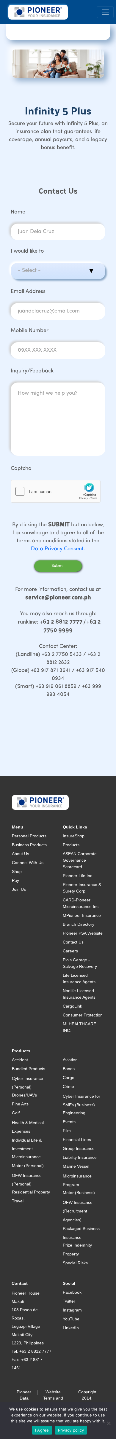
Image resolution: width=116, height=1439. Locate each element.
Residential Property (31, 1192)
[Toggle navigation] (105, 12)
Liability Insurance (80, 1157)
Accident (20, 1059)
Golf (16, 1112)
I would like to (27, 251)
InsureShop (73, 836)
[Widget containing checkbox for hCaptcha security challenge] (56, 491)
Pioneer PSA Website (83, 933)
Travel (17, 1201)
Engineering (74, 1112)
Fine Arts (20, 1104)
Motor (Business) (79, 1192)
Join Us (19, 889)
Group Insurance (79, 1148)
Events (69, 1121)
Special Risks (75, 1262)
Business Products (29, 844)
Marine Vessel (76, 1166)
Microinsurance (26, 1156)
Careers (70, 951)
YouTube (71, 1319)
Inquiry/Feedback (32, 371)
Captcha (21, 468)
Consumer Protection (83, 1015)
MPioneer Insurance (82, 915)
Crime (68, 1086)
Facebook (72, 1292)
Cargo (68, 1077)
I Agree (42, 1430)
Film (67, 1130)
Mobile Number (29, 331)
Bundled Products (28, 1068)
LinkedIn (71, 1327)
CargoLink (72, 1006)
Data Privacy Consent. (58, 549)
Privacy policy (71, 1430)
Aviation (70, 1059)
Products (71, 844)
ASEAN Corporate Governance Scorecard (80, 860)
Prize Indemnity (77, 1245)
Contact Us (73, 942)
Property (71, 1254)
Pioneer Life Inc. (78, 875)
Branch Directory (78, 924)
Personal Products (29, 836)
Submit (58, 566)
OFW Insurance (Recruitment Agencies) (78, 1211)
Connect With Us (27, 862)
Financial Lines (77, 1139)
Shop (17, 871)
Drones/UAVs (24, 1095)
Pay (15, 880)
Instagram (72, 1310)
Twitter (69, 1301)
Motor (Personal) (28, 1165)
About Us (20, 853)
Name (18, 212)
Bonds (69, 1068)
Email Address (28, 291)
